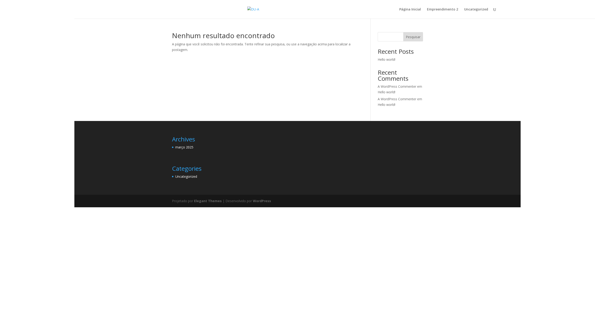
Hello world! (386, 59)
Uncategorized (476, 9)
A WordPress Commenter (397, 99)
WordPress (262, 201)
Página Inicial (410, 9)
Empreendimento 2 (442, 9)
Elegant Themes (208, 201)
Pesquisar (413, 37)
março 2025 (184, 147)
